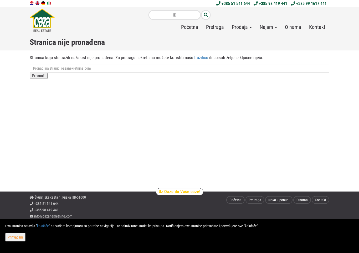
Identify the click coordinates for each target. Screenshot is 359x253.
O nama (293, 27)
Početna (189, 27)
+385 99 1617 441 (311, 3)
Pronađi (38, 75)
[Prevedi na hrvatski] (32, 3)
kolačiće (43, 226)
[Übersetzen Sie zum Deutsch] (43, 3)
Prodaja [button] (240, 27)
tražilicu (201, 57)
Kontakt (317, 27)
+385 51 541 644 (235, 3)
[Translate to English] (37, 3)
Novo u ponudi (278, 200)
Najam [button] (267, 27)
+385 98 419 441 (272, 3)
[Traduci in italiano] (49, 3)
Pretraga (215, 27)
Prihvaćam (15, 237)
